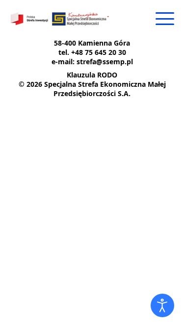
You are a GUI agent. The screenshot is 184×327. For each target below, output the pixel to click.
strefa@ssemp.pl (105, 61)
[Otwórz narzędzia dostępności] (162, 305)
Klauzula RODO (92, 74)
